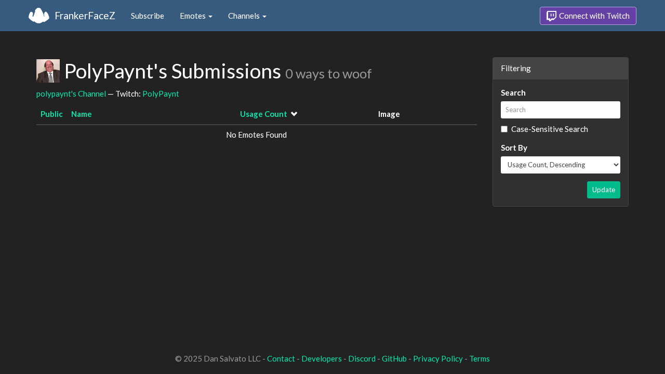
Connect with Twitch (593, 15)
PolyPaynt (160, 93)
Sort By (514, 147)
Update (603, 189)
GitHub (394, 358)
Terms (479, 358)
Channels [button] (244, 15)
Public (52, 113)
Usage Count (263, 113)
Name (81, 113)
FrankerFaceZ (85, 15)
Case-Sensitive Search (549, 128)
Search (513, 92)
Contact (281, 358)
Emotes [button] (193, 15)
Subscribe (147, 15)
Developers (321, 358)
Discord (362, 358)
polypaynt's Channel (71, 93)
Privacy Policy (438, 358)
